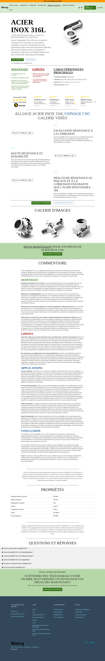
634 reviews (22, 102)
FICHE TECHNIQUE (30, 59)
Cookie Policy (78, 612)
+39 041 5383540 (58, 617)
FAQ (10, 10)
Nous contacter (58, 612)
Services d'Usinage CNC (17, 616)
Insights (34, 620)
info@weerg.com (58, 615)
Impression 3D (24, 5)
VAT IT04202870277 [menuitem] (26, 647)
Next (95, 102)
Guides (34, 609)
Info (86, 79)
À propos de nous (58, 609)
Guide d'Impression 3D (38, 615)
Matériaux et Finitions (54, 5)
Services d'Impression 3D (18, 614)
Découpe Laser (42, 5)
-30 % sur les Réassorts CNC (52, 1)
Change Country (79, 617)
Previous (32, 102)
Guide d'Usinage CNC (38, 617)
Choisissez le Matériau (68, 5)
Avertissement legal (80, 615)
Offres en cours (13, 5)
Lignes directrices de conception (63, 202)
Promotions (14, 611)
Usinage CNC (32, 5)
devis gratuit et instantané (41, 202)
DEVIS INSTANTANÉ (17, 59)
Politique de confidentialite (82, 609)
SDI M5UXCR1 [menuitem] (35, 647)
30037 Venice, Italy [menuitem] (15, 647)
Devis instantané (88, 7)
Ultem (34, 622)
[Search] (81, 7)
